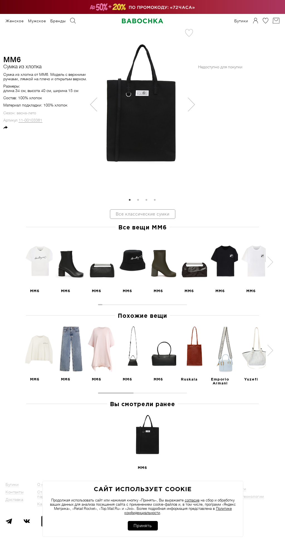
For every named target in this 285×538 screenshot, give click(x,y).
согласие (192, 500)
